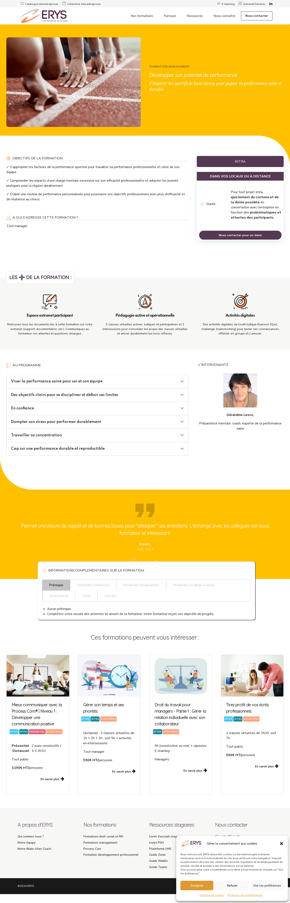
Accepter (197, 885)
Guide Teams (158, 867)
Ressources (195, 16)
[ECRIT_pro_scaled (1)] (252, 676)
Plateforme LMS (160, 849)
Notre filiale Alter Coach (34, 849)
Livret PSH (156, 842)
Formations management (100, 842)
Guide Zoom (157, 854)
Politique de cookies (212, 895)
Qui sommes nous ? (31, 836)
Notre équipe (26, 842)
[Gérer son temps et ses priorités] (109, 676)
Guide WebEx (158, 861)
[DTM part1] (180, 676)
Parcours (170, 16)
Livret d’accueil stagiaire (166, 836)
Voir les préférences (267, 885)
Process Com (92, 849)
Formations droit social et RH (103, 836)
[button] (281, 843)
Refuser (232, 885)
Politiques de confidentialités (245, 895)
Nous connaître (224, 16)
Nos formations (142, 16)
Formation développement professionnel (110, 854)
